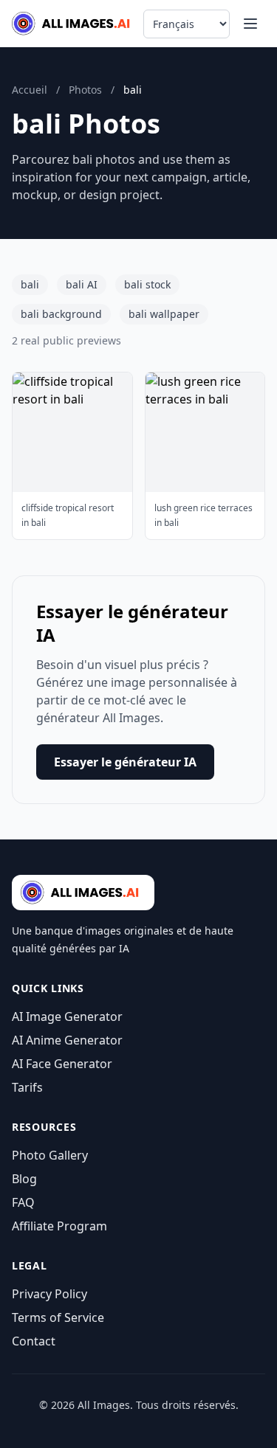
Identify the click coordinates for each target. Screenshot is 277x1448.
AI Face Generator (62, 1064)
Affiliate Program (59, 1226)
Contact (33, 1341)
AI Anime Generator (67, 1040)
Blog (24, 1179)
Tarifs (27, 1087)
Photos (85, 90)
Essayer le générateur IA (125, 762)
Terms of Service (58, 1317)
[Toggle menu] (250, 23)
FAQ (23, 1202)
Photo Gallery (50, 1155)
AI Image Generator (67, 1016)
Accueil (29, 90)
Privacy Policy (49, 1294)
